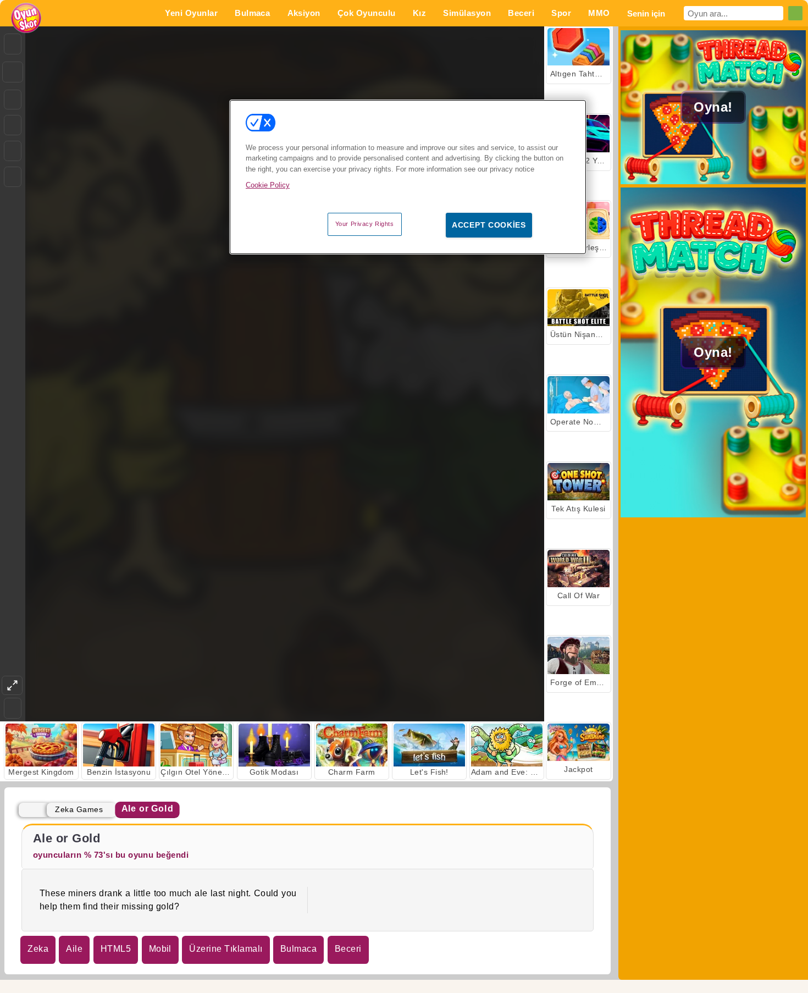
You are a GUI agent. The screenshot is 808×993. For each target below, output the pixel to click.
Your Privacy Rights (364, 223)
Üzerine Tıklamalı (225, 948)
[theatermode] (12, 685)
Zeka (37, 948)
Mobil (160, 948)
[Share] (12, 72)
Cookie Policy (268, 185)
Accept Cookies (489, 224)
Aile (74, 948)
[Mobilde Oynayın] (12, 177)
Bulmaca (298, 948)
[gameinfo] (12, 151)
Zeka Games (79, 809)
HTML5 (116, 948)
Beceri (348, 948)
